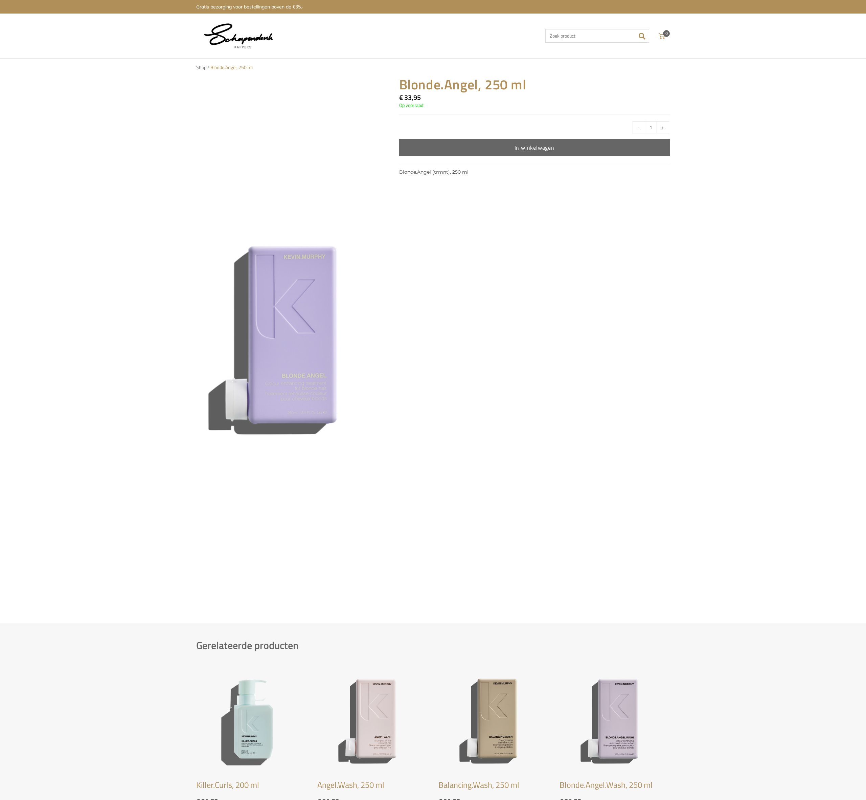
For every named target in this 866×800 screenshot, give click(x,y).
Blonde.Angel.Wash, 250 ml (606, 785)
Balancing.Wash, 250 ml (478, 785)
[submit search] (644, 35)
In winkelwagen (534, 148)
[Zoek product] (597, 36)
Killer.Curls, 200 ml (227, 785)
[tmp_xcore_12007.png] (284, 336)
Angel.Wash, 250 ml (350, 785)
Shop (201, 67)
